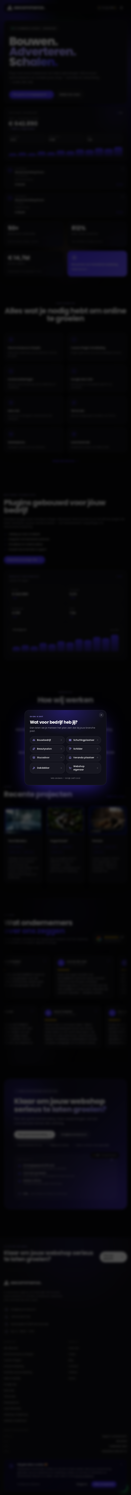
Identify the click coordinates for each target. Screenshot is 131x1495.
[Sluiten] (101, 715)
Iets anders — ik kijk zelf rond (65, 778)
